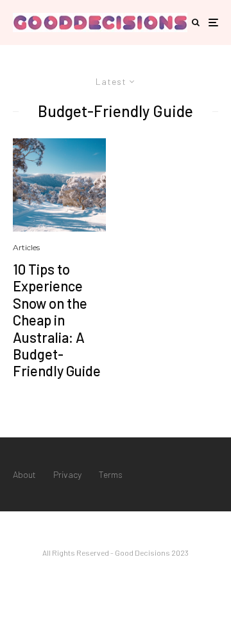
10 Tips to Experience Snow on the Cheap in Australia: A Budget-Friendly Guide (57, 320)
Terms (111, 474)
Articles (26, 247)
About (24, 474)
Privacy (67, 474)
